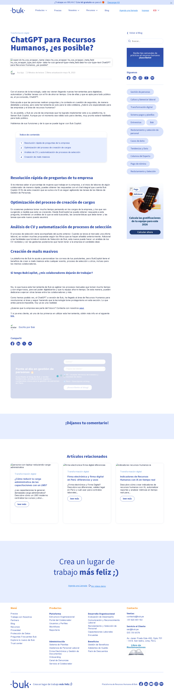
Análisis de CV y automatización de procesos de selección (52, 152)
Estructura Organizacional (62, 617)
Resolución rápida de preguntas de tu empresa (47, 143)
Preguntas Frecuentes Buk (24, 636)
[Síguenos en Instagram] (156, 684)
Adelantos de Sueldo (98, 648)
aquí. (81, 308)
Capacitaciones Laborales (100, 632)
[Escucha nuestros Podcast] (161, 684)
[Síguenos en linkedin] (134, 78)
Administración (57, 641)
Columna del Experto (140, 156)
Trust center (17, 643)
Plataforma (55, 613)
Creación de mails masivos (37, 157)
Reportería (54, 630)
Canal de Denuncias (59, 660)
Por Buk (20, 73)
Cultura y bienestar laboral (143, 99)
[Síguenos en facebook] (12, 344)
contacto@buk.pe (135, 616)
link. (13, 316)
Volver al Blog (135, 32)
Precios (57, 10)
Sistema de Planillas (58, 644)
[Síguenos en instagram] (140, 78)
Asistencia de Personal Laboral (64, 648)
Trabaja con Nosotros (21, 617)
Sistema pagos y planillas (142, 114)
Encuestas (93, 635)
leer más (21, 504)
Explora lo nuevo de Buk (23, 640)
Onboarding (55, 657)
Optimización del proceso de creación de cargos (47, 147)
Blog (107, 10)
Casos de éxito (138, 140)
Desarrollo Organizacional (101, 613)
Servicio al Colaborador (60, 663)
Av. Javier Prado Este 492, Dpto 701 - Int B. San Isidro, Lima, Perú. (144, 639)
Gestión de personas (140, 91)
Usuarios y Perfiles (58, 623)
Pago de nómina (138, 163)
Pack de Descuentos (98, 651)
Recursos (15, 627)
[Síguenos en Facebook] (141, 684)
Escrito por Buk (27, 327)
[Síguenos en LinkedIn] (146, 684)
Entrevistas (136, 122)
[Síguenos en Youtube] (151, 684)
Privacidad (16, 630)
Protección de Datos (20, 633)
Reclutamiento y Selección (143, 171)
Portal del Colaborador (60, 620)
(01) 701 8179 (133, 632)
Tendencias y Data (139, 148)
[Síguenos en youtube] (146, 78)
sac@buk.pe (133, 629)
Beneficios (93, 641)
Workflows (54, 626)
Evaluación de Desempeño (101, 617)
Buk (152, 122)
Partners (15, 620)
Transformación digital (20, 33)
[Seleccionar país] (156, 10)
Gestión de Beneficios (98, 644)
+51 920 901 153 (134, 620)
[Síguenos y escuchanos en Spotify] (152, 78)
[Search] (129, 41)
